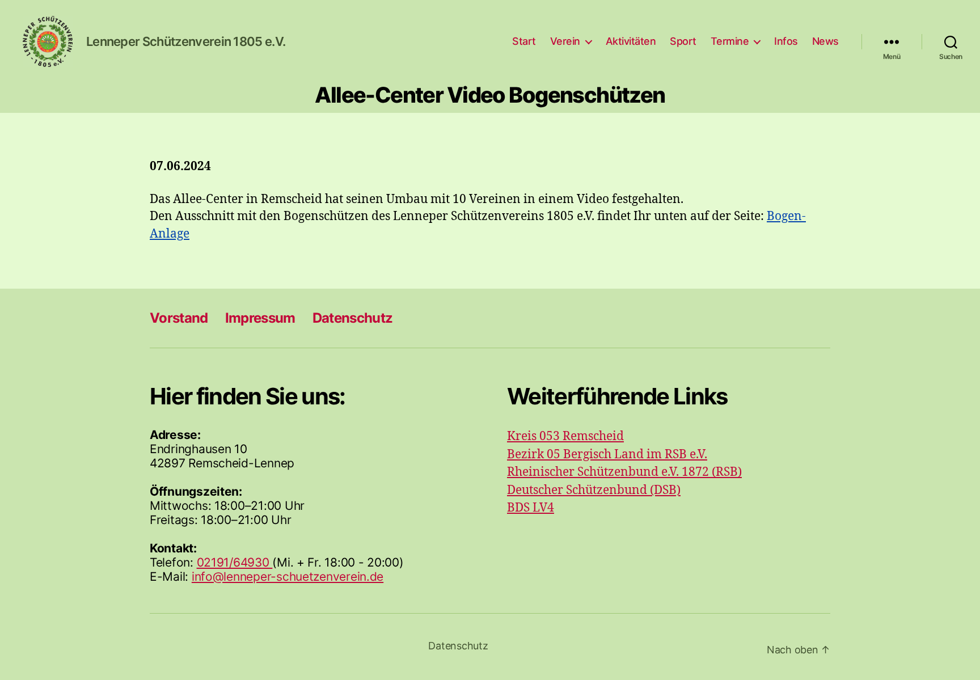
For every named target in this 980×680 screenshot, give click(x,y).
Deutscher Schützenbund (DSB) (594, 490)
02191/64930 (235, 562)
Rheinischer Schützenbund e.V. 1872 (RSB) (624, 472)
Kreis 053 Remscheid (565, 436)
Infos (786, 41)
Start (524, 41)
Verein (565, 41)
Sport (683, 41)
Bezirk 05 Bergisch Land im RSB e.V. (607, 454)
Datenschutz (352, 318)
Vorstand (179, 318)
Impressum (260, 318)
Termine (730, 41)
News (825, 41)
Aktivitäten (631, 41)
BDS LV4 (530, 508)
